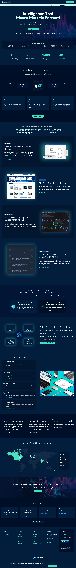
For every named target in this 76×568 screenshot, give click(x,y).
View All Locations (50, 542)
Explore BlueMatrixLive (44, 267)
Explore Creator (8, 159)
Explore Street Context (10, 228)
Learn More (62, 5)
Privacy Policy (38, 562)
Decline (61, 566)
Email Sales (63, 534)
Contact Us (67, 550)
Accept (52, 566)
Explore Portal (42, 192)
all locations (63, 467)
